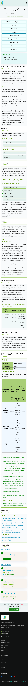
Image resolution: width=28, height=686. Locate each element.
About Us (3, 640)
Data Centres (4, 655)
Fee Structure (14, 42)
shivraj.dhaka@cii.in (10, 586)
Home (7, 13)
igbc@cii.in (5, 633)
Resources (14, 45)
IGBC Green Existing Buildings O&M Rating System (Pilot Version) (12, 530)
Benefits (14, 25)
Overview (14, 28)
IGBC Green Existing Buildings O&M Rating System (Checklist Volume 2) (12, 526)
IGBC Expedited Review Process (11, 62)
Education (3, 653)
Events (2, 650)
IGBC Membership (5, 642)
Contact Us (14, 49)
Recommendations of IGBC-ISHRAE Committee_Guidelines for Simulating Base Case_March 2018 (13, 538)
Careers (3, 667)
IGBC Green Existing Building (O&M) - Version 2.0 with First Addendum (14, 519)
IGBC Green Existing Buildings (14, 21)
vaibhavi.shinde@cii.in (10, 598)
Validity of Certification (14, 39)
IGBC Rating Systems (15, 13)
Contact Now (13, 609)
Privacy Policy (4, 670)
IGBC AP (3, 647)
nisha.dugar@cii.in (9, 574)
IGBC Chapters (4, 645)
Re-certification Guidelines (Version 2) (11, 532)
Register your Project (8, 57)
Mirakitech (21, 681)
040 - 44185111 (5, 631)
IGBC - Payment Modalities (10, 59)
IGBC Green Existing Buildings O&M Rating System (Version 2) (12, 522)
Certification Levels (14, 35)
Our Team (3, 665)
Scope (14, 32)
